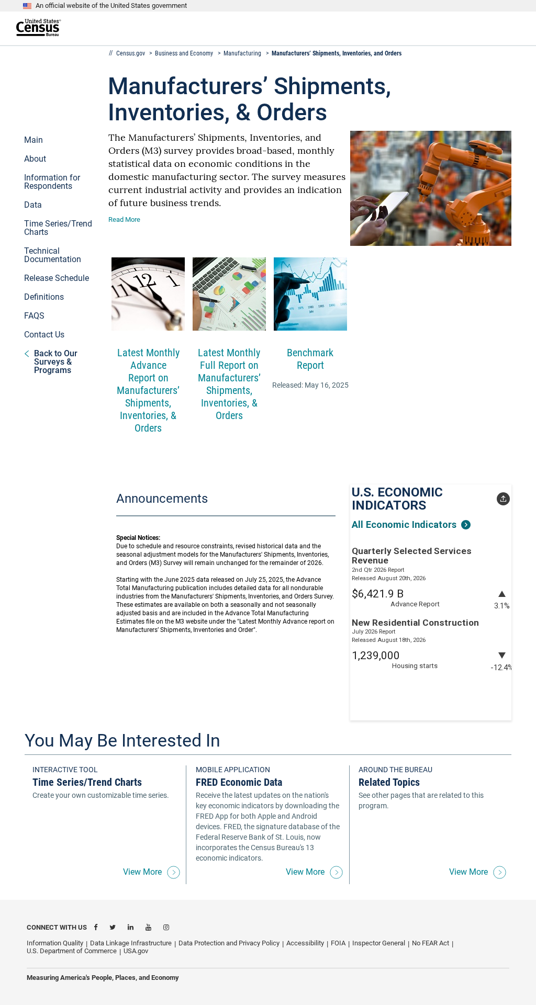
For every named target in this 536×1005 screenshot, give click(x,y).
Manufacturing (242, 53)
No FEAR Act (430, 943)
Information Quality (55, 943)
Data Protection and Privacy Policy (229, 943)
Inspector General (378, 943)
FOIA (338, 943)
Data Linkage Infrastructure (131, 943)
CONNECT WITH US (57, 927)
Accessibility (305, 943)
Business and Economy (184, 53)
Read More (124, 219)
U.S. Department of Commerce (72, 951)
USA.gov (136, 951)
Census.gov (131, 53)
